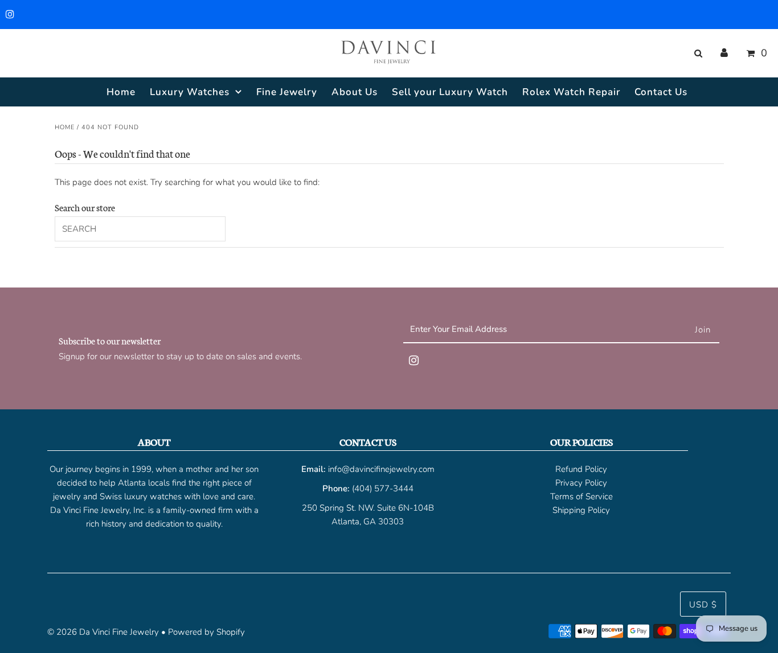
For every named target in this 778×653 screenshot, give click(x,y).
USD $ (703, 604)
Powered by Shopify (206, 632)
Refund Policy (581, 469)
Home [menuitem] (121, 91)
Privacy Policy (581, 482)
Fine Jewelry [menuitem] (286, 91)
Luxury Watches (190, 91)
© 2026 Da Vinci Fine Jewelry (103, 632)
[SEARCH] (696, 53)
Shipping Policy (581, 510)
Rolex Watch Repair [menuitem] (571, 91)
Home (65, 127)
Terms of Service (581, 496)
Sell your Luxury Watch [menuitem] (450, 91)
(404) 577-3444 (382, 488)
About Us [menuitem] (354, 91)
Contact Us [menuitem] (660, 91)
